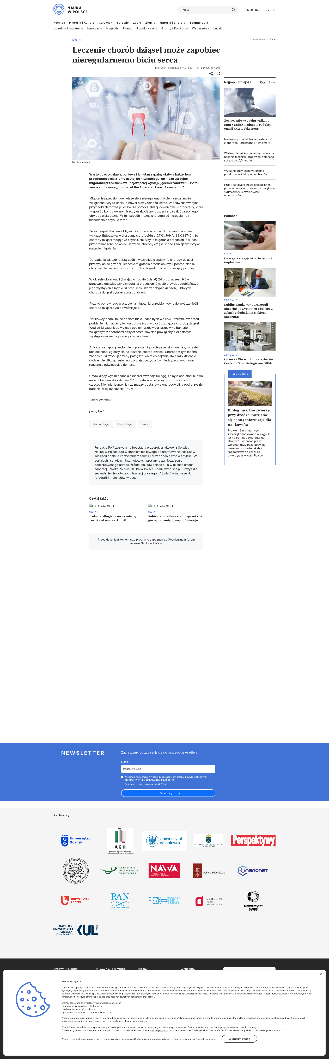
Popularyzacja (146, 28)
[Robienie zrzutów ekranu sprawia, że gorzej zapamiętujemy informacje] (175, 514)
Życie (137, 22)
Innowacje (94, 28)
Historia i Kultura (82, 22)
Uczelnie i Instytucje (68, 28)
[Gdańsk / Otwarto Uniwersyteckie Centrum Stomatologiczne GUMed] (250, 343)
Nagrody (112, 28)
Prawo (127, 28)
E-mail (125, 761)
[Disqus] (146, 601)
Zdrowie (123, 22)
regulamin (141, 776)
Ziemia (150, 22)
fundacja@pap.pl (159, 1030)
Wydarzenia (200, 28)
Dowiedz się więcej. (206, 1039)
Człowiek (105, 22)
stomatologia (101, 424)
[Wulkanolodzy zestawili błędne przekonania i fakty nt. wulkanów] (250, 173)
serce (144, 424)
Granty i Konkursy (174, 28)
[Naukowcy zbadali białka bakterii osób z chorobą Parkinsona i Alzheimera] (250, 141)
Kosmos (59, 22)
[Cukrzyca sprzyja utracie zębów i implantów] (250, 242)
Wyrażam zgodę (239, 1039)
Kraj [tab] (262, 82)
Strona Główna (258, 39)
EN (274, 10)
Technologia (199, 22)
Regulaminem (177, 539)
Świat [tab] (272, 82)
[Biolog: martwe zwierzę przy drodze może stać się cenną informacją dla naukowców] (249, 419)
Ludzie (218, 28)
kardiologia (125, 424)
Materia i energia (172, 22)
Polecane (240, 373)
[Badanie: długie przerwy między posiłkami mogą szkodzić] (116, 514)
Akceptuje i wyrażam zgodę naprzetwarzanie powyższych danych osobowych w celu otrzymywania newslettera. (166, 778)
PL (267, 9)
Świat (77, 39)
